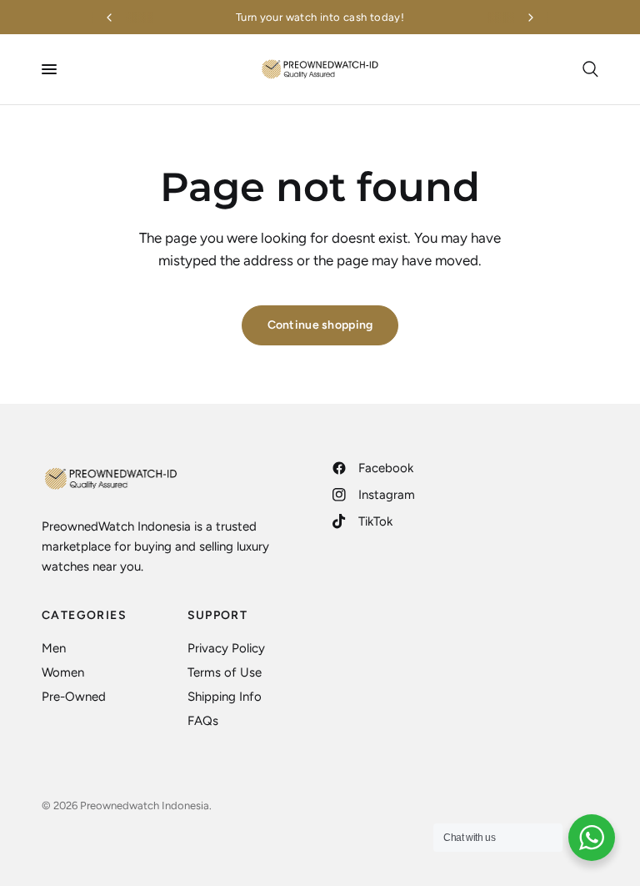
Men (54, 648)
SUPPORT (218, 616)
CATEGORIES (84, 616)
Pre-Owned (74, 696)
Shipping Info (225, 696)
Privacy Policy (226, 648)
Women (63, 672)
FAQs (203, 720)
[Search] (587, 69)
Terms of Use (225, 672)
